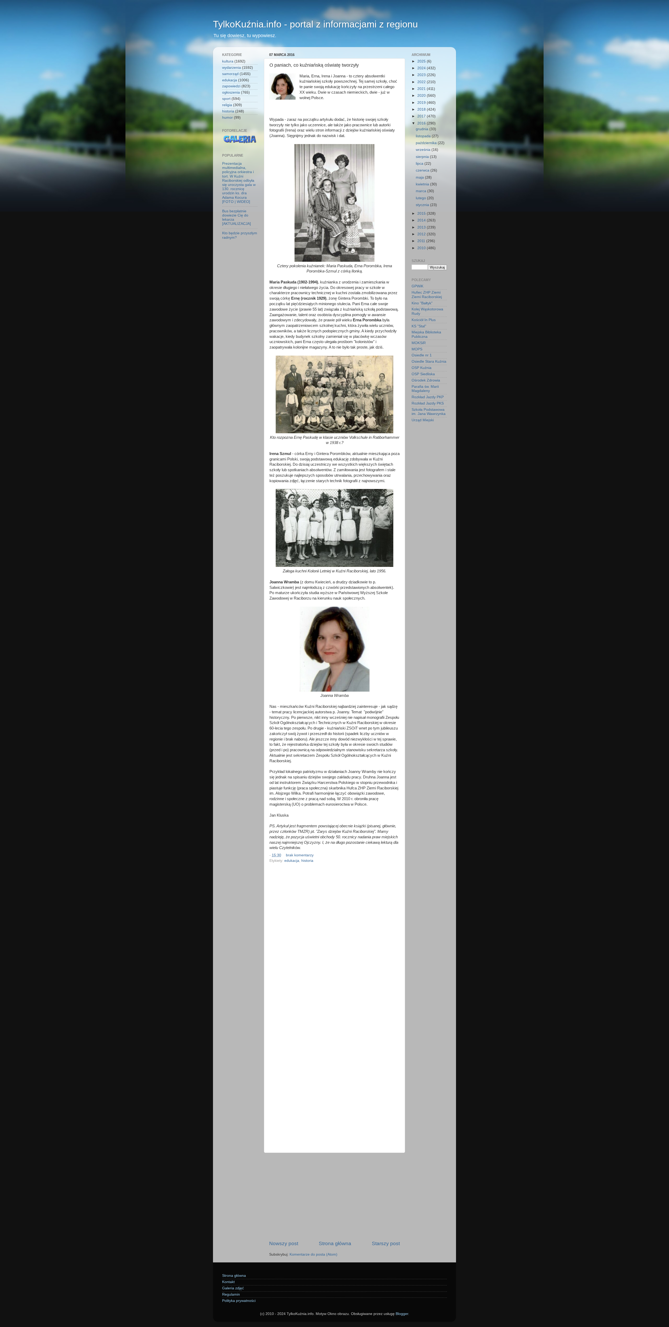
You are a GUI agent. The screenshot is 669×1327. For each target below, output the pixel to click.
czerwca (423, 170)
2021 (422, 89)
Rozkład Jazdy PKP (428, 397)
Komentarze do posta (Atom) (313, 1254)
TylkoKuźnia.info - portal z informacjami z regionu (315, 24)
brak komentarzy (300, 855)
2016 (422, 123)
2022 (422, 82)
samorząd (230, 74)
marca (421, 191)
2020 (422, 96)
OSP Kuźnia (421, 368)
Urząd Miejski (423, 420)
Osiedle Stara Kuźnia (429, 361)
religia (227, 105)
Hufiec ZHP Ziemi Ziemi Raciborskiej (427, 295)
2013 (422, 227)
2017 (422, 116)
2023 (422, 75)
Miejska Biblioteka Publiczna (426, 334)
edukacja (291, 861)
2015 (422, 213)
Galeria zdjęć (233, 1288)
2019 (422, 103)
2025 (422, 61)
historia (307, 861)
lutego (421, 198)
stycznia (423, 205)
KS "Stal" (419, 326)
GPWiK (417, 286)
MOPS (417, 349)
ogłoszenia (231, 92)
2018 (422, 109)
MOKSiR (419, 343)
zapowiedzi (231, 86)
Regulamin (231, 1294)
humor (227, 117)
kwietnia (423, 184)
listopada (424, 136)
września (423, 150)
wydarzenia (231, 68)
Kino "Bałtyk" (422, 303)
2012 (422, 234)
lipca (420, 164)
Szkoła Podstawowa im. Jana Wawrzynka (429, 412)
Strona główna (335, 1243)
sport (226, 99)
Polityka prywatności (239, 1301)
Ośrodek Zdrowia (426, 380)
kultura (227, 61)
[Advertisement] (334, 1196)
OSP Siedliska (423, 374)
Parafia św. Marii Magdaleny (425, 389)
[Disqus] (334, 936)
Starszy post (386, 1243)
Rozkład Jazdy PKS (428, 403)
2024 (422, 68)
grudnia (422, 129)
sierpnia (423, 157)
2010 (422, 248)
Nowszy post (283, 1243)
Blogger (402, 1314)
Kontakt (228, 1282)
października (427, 143)
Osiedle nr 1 (422, 355)
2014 (422, 220)
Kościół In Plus (424, 320)
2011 (421, 241)
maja (420, 177)
